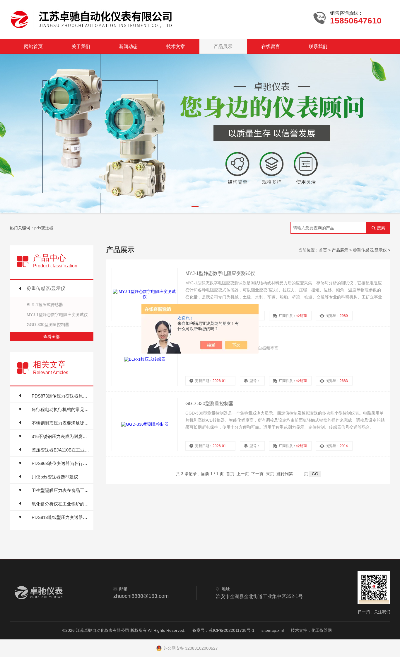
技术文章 (175, 46)
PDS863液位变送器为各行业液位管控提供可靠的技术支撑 (61, 463)
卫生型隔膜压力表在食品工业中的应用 (61, 490)
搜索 (381, 227)
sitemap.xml (272, 630)
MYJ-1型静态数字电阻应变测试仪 (57, 314)
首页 (323, 250)
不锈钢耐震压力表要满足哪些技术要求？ (61, 422)
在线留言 (270, 46)
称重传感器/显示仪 (46, 288)
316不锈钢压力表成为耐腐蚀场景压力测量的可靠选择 (61, 436)
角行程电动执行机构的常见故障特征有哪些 (61, 409)
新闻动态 (128, 46)
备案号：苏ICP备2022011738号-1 (223, 630)
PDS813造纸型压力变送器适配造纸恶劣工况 (61, 517)
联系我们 (318, 46)
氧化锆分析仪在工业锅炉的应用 (61, 503)
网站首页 (33, 46)
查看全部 (51, 336)
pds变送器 (43, 227)
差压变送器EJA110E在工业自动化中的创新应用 (61, 449)
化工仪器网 (321, 630)
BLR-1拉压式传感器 (45, 304)
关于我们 (80, 46)
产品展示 (223, 46)
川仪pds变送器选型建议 (55, 476)
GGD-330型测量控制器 (48, 324)
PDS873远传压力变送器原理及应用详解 (61, 395)
